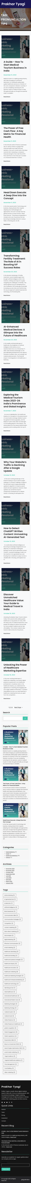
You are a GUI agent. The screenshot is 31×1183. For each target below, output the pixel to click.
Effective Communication (12, 943)
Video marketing (9, 1072)
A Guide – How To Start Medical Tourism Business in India (15, 748)
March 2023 (9, 881)
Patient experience (10, 1036)
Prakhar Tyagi (13, 4)
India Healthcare (9, 992)
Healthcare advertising (11, 951)
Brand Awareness (9, 911)
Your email (4, 1162)
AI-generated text (10, 899)
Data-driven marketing (11, 931)
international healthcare (11, 996)
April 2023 (8, 879)
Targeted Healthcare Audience (13, 1060)
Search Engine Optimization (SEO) (14, 1048)
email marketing (9, 947)
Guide (7, 854)
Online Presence (9, 1020)
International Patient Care (12, 1000)
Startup (8, 857)
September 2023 (10, 874)
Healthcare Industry (10, 963)
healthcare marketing (11, 971)
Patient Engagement (10, 1032)
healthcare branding (10, 955)
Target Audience (9, 1056)
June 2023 (8, 878)
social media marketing (11, 1052)
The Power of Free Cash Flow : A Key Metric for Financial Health (14, 784)
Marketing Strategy (10, 1008)
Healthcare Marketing (11, 855)
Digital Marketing (10, 852)
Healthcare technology (11, 984)
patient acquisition (10, 1028)
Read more (13, 1137)
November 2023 (10, 870)
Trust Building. (9, 1068)
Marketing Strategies (10, 1004)
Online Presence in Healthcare (13, 1024)
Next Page (18, 707)
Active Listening (9, 895)
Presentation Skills (10, 1040)
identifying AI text (9, 988)
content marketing (10, 927)
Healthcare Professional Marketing (14, 980)
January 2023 (9, 883)
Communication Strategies (12, 919)
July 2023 (8, 876)
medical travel (9, 1016)
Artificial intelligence (10, 907)
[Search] (25, 718)
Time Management (10, 1064)
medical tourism (9, 1012)
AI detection (8, 903)
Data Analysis (8, 935)
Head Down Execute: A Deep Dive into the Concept (14, 821)
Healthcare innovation (11, 967)
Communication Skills (11, 915)
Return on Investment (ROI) (12, 1044)
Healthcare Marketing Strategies (13, 975)
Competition (8, 923)
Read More (7, 97)
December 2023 (10, 868)
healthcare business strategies (13, 959)
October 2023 (9, 872)
